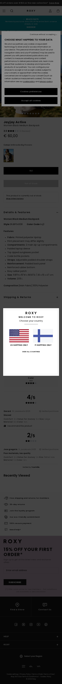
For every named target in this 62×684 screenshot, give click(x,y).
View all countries (31, 351)
